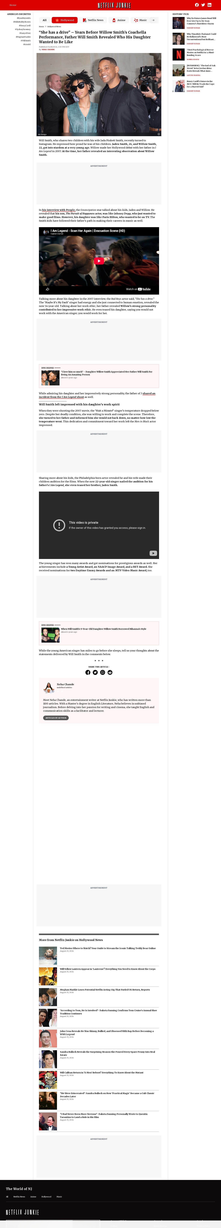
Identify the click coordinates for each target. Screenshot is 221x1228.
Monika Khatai (193, 60)
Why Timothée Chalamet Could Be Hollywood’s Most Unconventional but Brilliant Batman (201, 37)
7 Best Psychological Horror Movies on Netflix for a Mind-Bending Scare (200, 52)
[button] (159, 134)
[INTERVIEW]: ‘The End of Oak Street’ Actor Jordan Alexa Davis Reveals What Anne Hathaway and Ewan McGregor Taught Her (201, 68)
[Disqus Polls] (99, 763)
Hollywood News (54, 27)
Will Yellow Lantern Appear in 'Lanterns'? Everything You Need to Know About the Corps (107, 969)
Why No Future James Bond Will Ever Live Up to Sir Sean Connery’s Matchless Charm (201, 21)
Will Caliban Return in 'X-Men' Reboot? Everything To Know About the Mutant (101, 1072)
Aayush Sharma (193, 75)
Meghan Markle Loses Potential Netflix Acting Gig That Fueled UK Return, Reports (105, 989)
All (45, 20)
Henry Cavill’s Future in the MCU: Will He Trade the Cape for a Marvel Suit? (200, 84)
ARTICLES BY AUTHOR (56, 718)
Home (13, 5)
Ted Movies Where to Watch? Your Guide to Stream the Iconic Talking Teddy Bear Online (108, 948)
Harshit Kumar (193, 28)
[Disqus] (99, 843)
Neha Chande (48, 49)
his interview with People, (58, 209)
